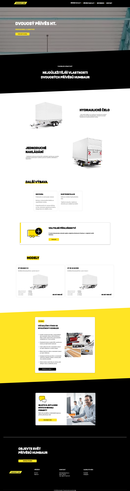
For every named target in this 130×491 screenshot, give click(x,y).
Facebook (86, 473)
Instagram (86, 474)
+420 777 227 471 (65, 476)
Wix (75, 490)
